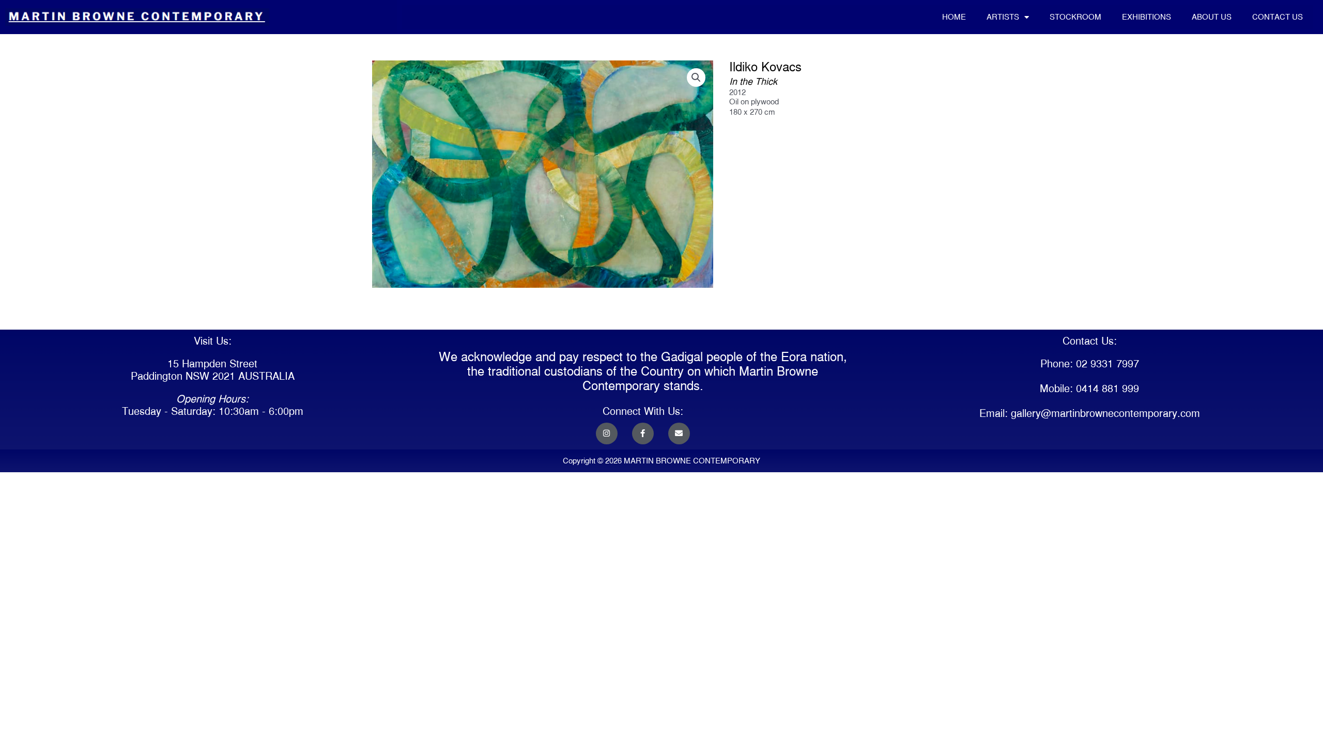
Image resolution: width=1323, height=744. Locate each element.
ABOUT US (1212, 16)
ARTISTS (1003, 16)
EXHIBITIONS (1146, 16)
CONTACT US (1277, 16)
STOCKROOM (1075, 16)
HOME (954, 16)
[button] (696, 77)
